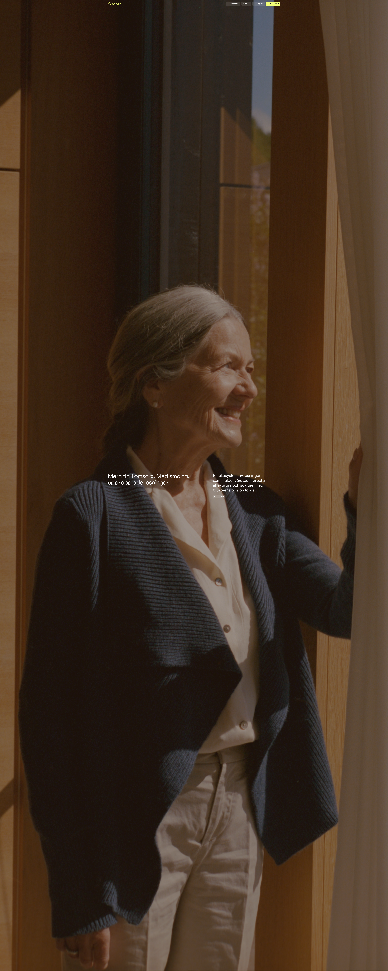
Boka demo (273, 4)
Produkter (234, 4)
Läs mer (220, 496)
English (260, 4)
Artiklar (246, 4)
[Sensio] (114, 3)
